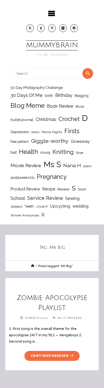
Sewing (72, 198)
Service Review (45, 198)
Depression (20, 132)
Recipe (48, 189)
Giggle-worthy (50, 141)
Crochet (69, 119)
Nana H (72, 165)
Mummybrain (52, 45)
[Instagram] (63, 28)
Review (63, 189)
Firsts (71, 131)
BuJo (80, 106)
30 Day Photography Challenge (37, 88)
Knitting (63, 152)
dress (35, 132)
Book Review (60, 106)
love (79, 152)
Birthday (63, 95)
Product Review (25, 189)
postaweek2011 (23, 177)
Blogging (81, 96)
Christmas (45, 119)
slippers (16, 206)
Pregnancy (52, 176)
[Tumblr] (41, 28)
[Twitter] (30, 28)
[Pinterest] (52, 28)
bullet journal (22, 119)
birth (49, 95)
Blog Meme (28, 105)
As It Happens (70, 317)
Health (28, 151)
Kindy (45, 152)
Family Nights (52, 132)
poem (87, 166)
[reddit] (74, 28)
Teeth (29, 206)
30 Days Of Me (27, 95)
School (18, 198)
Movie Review (26, 165)
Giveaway (80, 141)
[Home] (32, 266)
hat (14, 152)
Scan (82, 189)
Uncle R (42, 206)
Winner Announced (25, 215)
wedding (80, 206)
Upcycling (60, 206)
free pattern (20, 141)
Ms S (52, 164)
